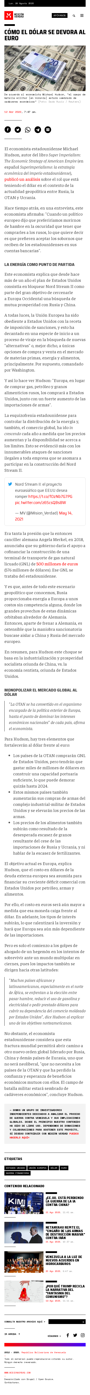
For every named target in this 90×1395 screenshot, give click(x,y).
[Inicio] (14, 15)
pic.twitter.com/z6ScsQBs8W (40, 502)
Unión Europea (38, 1168)
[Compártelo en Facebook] (7, 130)
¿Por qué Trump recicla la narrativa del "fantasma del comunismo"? (65, 1291)
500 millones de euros (57, 563)
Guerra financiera (17, 1173)
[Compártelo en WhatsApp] (27, 130)
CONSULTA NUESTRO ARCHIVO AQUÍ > (25, 1321)
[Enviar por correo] (48, 130)
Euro (64, 1168)
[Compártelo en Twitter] (17, 130)
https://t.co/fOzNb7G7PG (50, 496)
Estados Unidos (15, 1168)
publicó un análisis (22, 179)
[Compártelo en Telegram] (38, 130)
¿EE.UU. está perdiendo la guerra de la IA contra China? (65, 1201)
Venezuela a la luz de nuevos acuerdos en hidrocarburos (64, 1260)
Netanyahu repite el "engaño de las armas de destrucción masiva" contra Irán (65, 1233)
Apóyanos (60, 15)
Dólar (53, 1168)
